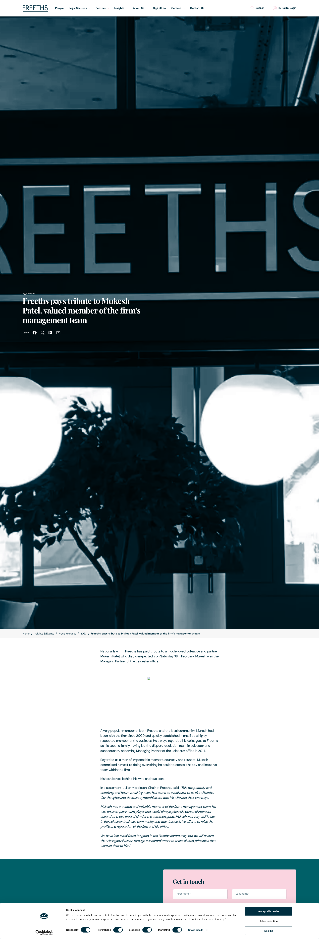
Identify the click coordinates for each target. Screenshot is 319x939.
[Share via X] (43, 333)
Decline (268, 930)
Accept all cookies (268, 911)
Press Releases (67, 633)
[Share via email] (58, 333)
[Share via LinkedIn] (50, 333)
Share (26, 332)
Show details (195, 930)
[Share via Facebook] (35, 333)
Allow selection (269, 921)
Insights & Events (44, 633)
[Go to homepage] (35, 10)
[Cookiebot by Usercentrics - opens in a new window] (44, 932)
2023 (83, 633)
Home (26, 633)
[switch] (118, 930)
